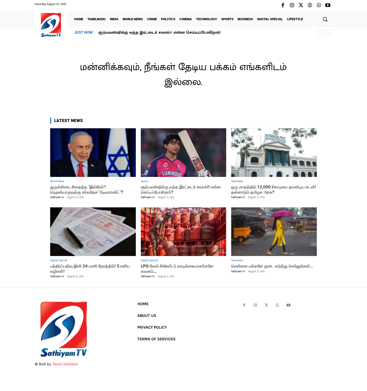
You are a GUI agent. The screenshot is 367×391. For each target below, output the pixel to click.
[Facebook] (282, 5)
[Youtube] (327, 5)
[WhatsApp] (318, 5)
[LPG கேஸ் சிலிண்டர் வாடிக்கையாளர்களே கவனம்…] (183, 231)
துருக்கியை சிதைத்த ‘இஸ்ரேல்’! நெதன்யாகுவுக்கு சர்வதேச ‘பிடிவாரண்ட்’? (86, 189)
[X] (300, 5)
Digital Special (58, 260)
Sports (144, 181)
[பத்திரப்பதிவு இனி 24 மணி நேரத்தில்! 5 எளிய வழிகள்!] (93, 231)
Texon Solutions (65, 364)
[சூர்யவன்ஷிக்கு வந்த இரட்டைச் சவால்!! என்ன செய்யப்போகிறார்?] (183, 152)
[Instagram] (291, 5)
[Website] (309, 5)
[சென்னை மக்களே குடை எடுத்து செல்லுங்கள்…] (274, 231)
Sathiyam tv (57, 197)
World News (57, 181)
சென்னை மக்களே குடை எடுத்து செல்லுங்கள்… (272, 265)
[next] (329, 32)
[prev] (321, 32)
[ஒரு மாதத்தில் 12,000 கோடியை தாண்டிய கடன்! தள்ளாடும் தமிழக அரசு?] (274, 152)
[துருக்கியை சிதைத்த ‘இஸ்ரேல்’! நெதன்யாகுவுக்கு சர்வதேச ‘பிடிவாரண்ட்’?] (93, 152)
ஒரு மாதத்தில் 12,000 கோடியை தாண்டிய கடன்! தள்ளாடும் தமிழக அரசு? (165, 32)
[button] (325, 19)
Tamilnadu (237, 181)
